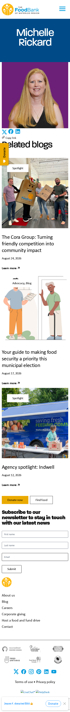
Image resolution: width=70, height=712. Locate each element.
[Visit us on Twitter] (16, 672)
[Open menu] (62, 9)
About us (8, 595)
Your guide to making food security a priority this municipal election (29, 358)
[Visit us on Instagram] (31, 672)
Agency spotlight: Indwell (28, 466)
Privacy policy (45, 681)
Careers (7, 607)
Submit (11, 569)
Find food (41, 500)
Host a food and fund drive (21, 620)
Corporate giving (13, 613)
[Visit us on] (39, 672)
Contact (7, 626)
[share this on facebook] (11, 133)
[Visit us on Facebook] (24, 672)
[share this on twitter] (5, 133)
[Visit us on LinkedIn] (46, 672)
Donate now (15, 500)
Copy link (10, 137)
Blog (5, 601)
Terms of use (24, 681)
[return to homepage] (20, 9)
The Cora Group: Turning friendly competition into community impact (28, 243)
